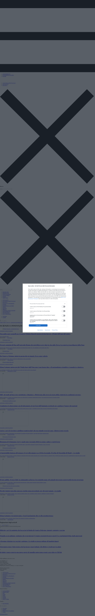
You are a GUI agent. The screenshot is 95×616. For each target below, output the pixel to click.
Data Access (47, 330)
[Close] (70, 286)
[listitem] (47, 303)
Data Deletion (40, 330)
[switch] (63, 306)
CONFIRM (38, 325)
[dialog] (47, 308)
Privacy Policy (55, 330)
